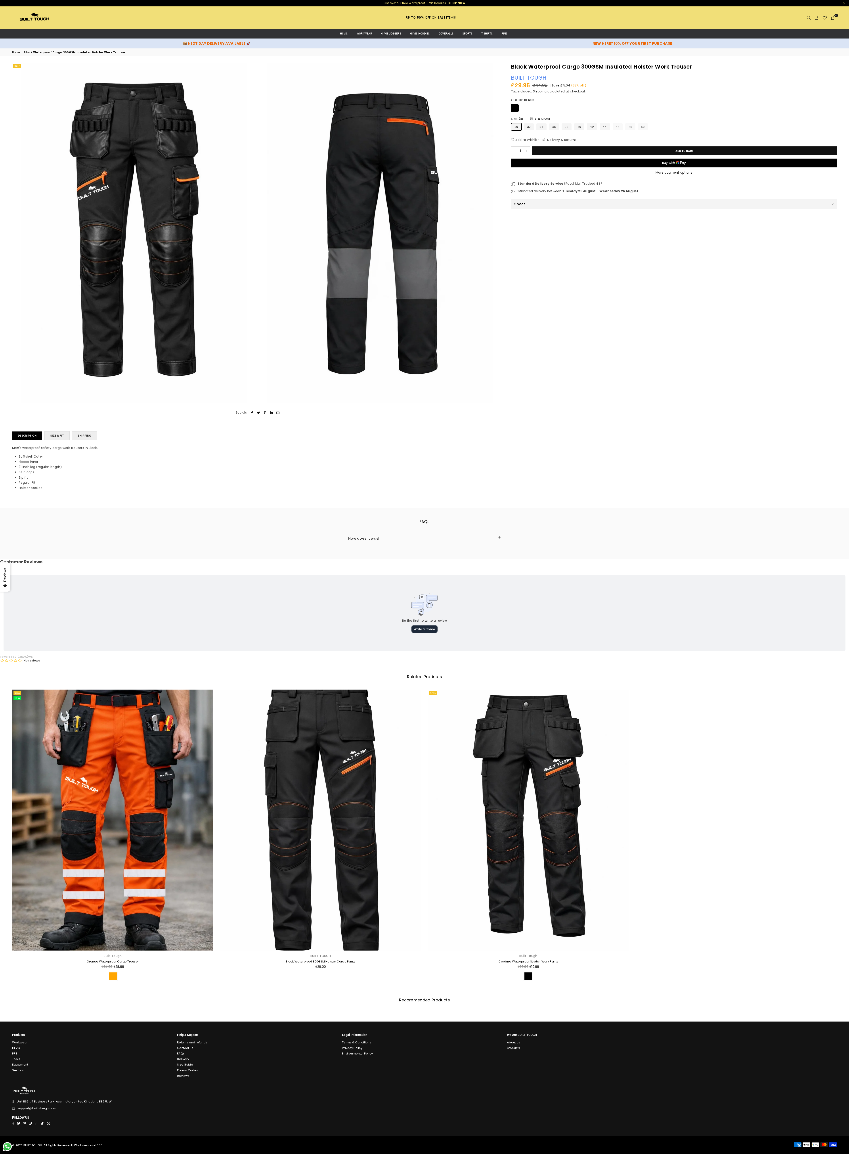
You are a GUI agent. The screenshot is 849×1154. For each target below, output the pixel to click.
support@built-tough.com (36, 1108)
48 (630, 127)
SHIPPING (84, 435)
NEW (17, 698)
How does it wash (364, 538)
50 (643, 127)
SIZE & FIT (57, 435)
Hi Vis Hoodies (420, 33)
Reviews (183, 1076)
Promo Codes (187, 1070)
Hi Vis (16, 1048)
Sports (467, 33)
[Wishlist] (825, 18)
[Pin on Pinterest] (265, 412)
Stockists (513, 1048)
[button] (833, 18)
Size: (531, 119)
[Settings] (817, 18)
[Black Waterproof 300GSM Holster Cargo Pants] (320, 820)
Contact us (185, 1048)
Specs (520, 204)
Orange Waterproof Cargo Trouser (113, 961)
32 (529, 127)
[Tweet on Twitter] (258, 412)
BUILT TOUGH (528, 77)
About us (513, 1042)
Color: (523, 100)
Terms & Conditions (356, 1042)
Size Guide (185, 1064)
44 (605, 127)
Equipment (20, 1064)
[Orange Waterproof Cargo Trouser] (112, 820)
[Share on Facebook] (252, 412)
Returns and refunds (192, 1042)
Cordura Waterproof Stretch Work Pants (528, 961)
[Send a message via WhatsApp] (7, 1146)
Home (16, 52)
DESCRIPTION (27, 435)
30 (516, 127)
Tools (16, 1059)
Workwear (364, 33)
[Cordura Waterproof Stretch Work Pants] (528, 820)
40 (579, 127)
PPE (504, 33)
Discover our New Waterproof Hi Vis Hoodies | (425, 3)
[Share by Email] (278, 412)
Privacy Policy (352, 1048)
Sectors (18, 1070)
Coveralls (446, 33)
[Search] (809, 18)
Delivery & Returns (561, 140)
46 (618, 127)
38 (566, 127)
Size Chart (542, 119)
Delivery (183, 1059)
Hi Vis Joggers (391, 33)
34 (541, 127)
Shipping (540, 91)
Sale (17, 66)
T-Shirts (487, 33)
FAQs (181, 1053)
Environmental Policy (357, 1053)
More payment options (674, 173)
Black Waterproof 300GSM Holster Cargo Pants (320, 961)
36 (554, 127)
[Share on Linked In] (271, 412)
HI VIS (344, 33)
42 (592, 127)
